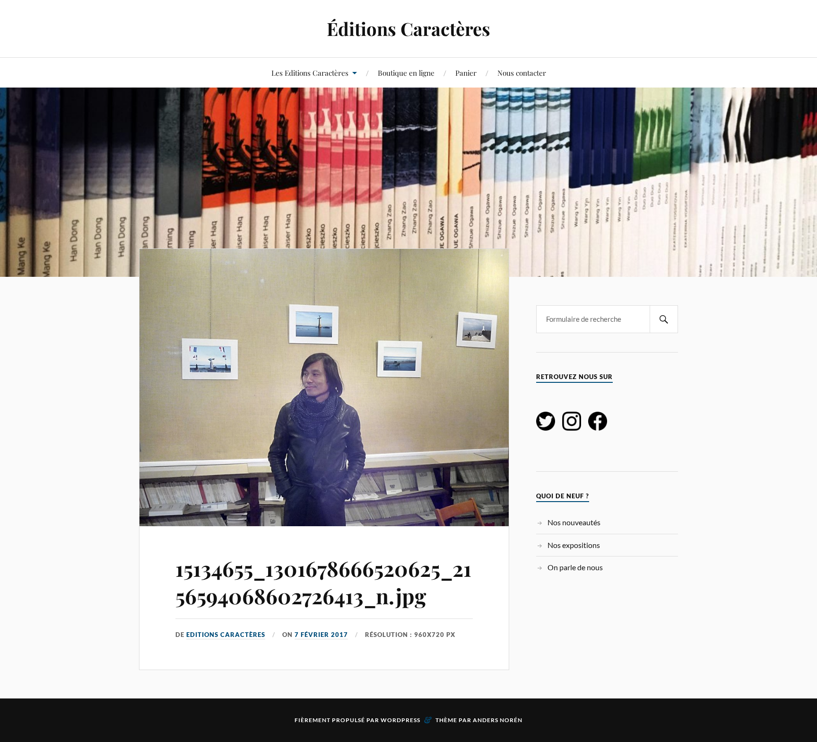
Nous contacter (521, 73)
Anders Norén (497, 720)
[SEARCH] (664, 319)
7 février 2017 (321, 634)
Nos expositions (574, 544)
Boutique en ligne (406, 73)
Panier (466, 73)
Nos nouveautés (574, 522)
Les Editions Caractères (309, 73)
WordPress (400, 720)
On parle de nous (575, 567)
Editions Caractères (225, 634)
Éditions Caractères (408, 29)
